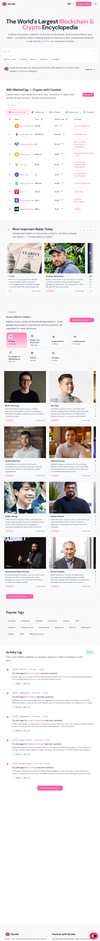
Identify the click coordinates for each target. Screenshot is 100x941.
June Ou (77, 199)
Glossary (23, 669)
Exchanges (55, 59)
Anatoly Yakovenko (82, 183)
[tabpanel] (50, 165)
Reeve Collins (80, 142)
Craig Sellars (79, 147)
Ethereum (43, 59)
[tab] (17, 112)
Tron (22, 192)
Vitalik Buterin (80, 134)
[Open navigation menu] (95, 3)
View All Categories (80, 320)
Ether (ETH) (25, 134)
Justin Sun (78, 192)
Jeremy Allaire (80, 173)
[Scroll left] (84, 230)
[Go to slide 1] (89, 368)
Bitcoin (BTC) (25, 126)
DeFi (14, 59)
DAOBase (32, 697)
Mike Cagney (79, 202)
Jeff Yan (77, 209)
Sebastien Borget (36, 744)
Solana (11, 634)
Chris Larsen (79, 162)
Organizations (25, 693)
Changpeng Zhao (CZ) (83, 153)
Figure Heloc (25, 200)
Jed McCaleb (79, 164)
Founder (12, 621)
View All (87, 95)
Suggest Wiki (83, 4)
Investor (11, 627)
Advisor (66, 621)
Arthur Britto (79, 167)
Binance (23, 154)
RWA (22, 634)
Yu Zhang (32, 767)
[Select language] (70, 3)
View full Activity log (48, 788)
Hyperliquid (25, 209)
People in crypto (26, 740)
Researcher (44, 627)
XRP (21, 164)
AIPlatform (85, 627)
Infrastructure (27, 627)
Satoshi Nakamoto (82, 126)
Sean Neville (79, 176)
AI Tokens (23, 59)
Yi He (77, 156)
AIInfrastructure (37, 634)
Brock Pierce (79, 144)
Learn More (87, 69)
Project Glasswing (36, 720)
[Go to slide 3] (92, 368)
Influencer (59, 627)
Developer (52, 621)
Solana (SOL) (25, 183)
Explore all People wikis (18, 596)
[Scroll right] (91, 230)
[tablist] (50, 112)
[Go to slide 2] (90, 368)
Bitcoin (33, 59)
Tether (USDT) (26, 144)
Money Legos (34, 673)
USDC (22, 175)
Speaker (39, 621)
